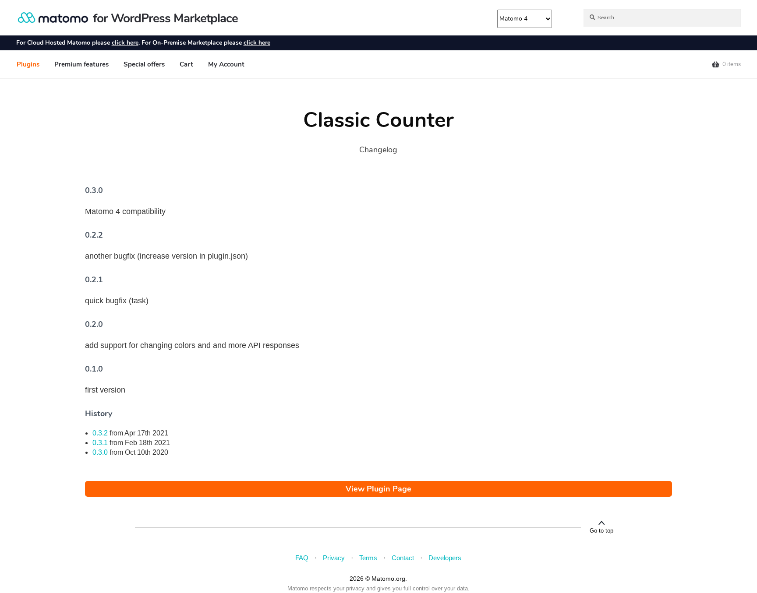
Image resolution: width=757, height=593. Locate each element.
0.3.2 (100, 433)
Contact (403, 557)
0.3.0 (100, 452)
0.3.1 (100, 442)
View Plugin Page (378, 489)
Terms (368, 557)
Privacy (334, 557)
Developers (444, 557)
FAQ (301, 557)
